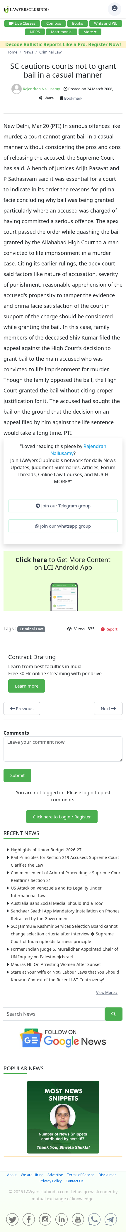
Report (111, 629)
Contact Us (75, 1180)
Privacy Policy (51, 1180)
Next (106, 708)
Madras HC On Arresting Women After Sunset (56, 964)
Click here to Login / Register (62, 817)
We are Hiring (32, 1174)
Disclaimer (107, 1174)
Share (48, 98)
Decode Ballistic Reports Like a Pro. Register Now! (63, 44)
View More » (107, 992)
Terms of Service (80, 1174)
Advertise (55, 1174)
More (88, 31)
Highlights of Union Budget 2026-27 (46, 849)
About (12, 1174)
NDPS (35, 31)
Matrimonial (61, 31)
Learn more (26, 686)
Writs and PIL (105, 23)
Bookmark (72, 98)
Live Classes (25, 23)
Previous (24, 708)
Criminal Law (31, 628)
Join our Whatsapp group (65, 526)
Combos (53, 23)
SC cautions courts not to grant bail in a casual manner (63, 70)
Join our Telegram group (65, 506)
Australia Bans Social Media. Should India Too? (57, 903)
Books (77, 23)
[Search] (113, 1014)
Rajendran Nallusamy (41, 88)
